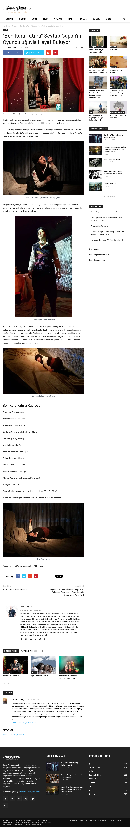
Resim (46, 19)
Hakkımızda (83, 820)
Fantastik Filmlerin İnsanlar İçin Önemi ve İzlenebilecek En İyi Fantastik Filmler (115, 149)
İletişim (119, 820)
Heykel (71, 19)
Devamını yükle (107, 196)
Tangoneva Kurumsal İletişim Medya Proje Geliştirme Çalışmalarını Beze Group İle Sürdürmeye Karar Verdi (66, 592)
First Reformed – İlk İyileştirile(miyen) (105, 217)
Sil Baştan (113, 50)
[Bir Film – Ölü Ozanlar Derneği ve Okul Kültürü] (98, 62)
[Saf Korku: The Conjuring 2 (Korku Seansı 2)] (95, 138)
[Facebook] (22, 639)
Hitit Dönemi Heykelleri (112, 159)
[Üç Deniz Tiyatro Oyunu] (43, 665)
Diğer (108, 19)
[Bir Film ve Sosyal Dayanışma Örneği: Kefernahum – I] (98, 107)
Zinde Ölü (94, 226)
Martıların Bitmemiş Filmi (101, 240)
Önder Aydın (12, 47)
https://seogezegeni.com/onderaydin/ (31, 610)
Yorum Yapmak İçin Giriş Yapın (24, 722)
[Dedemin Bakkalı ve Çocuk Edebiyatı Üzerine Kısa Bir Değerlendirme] (98, 82)
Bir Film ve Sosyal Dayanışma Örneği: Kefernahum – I (96, 118)
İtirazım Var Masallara (11, 676)
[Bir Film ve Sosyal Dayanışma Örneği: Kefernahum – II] (118, 82)
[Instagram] (27, 639)
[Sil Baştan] (118, 42)
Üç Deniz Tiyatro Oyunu (39, 676)
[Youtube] (45, 639)
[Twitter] (41, 639)
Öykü (91, 771)
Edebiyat (9, 19)
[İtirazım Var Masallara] (15, 665)
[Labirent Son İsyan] (95, 186)
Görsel (96, 19)
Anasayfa (73, 820)
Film (91, 67)
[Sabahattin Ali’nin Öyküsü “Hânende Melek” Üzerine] (95, 174)
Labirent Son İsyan (110, 184)
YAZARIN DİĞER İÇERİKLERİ (32, 651)
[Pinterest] (19, 798)
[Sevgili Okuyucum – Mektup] (118, 62)
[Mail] (36, 639)
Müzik (34, 19)
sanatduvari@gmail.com (30, 791)
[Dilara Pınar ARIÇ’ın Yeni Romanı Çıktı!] (98, 42)
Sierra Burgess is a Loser (100, 212)
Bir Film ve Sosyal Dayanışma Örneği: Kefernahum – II (116, 93)
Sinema (22, 19)
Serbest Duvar (95, 767)
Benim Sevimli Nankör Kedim (15, 589)
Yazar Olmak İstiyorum (98, 820)
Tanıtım (92, 782)
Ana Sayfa (6, 26)
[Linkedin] (32, 639)
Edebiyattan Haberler (96, 47)
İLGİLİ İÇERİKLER (11, 651)
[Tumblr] (25, 798)
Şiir (90, 763)
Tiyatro (58, 19)
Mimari (83, 19)
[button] (124, 19)
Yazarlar (112, 820)
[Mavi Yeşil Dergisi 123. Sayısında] (118, 107)
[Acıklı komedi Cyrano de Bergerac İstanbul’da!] (71, 665)
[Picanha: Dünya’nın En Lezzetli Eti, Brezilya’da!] (52, 778)
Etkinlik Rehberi (95, 775)
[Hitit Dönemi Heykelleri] (95, 162)
